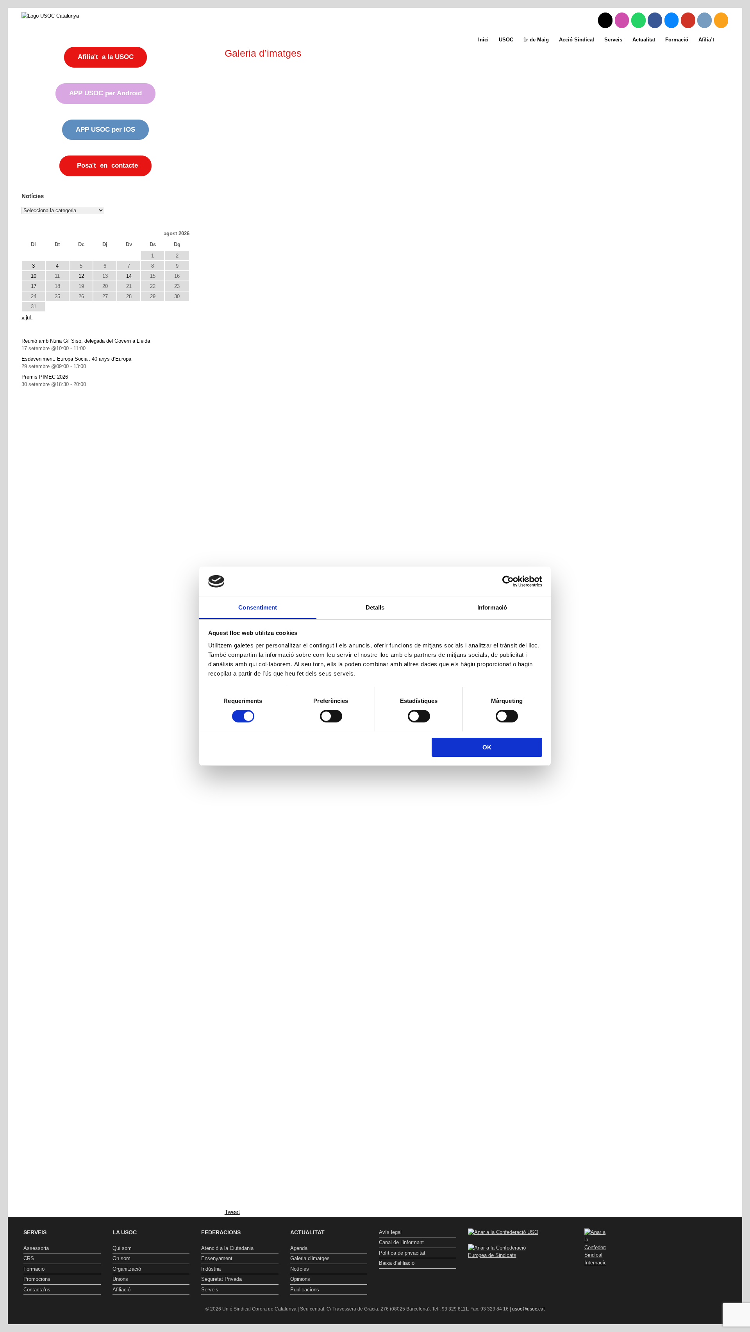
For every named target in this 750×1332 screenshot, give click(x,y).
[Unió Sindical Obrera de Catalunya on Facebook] (655, 20)
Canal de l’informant (401, 1242)
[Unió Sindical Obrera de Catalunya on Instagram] (622, 20)
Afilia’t (706, 40)
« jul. (26, 317)
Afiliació (121, 1290)
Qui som (122, 1248)
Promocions (36, 1279)
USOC (506, 40)
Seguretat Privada (221, 1279)
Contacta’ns (36, 1290)
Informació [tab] (492, 607)
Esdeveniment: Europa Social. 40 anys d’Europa (76, 359)
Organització (126, 1269)
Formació (676, 40)
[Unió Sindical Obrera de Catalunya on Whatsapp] (638, 20)
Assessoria (36, 1248)
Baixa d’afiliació (396, 1263)
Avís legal (390, 1232)
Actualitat (643, 40)
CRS (28, 1258)
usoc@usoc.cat (528, 1309)
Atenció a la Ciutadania (227, 1248)
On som (121, 1258)
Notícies (299, 1269)
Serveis (613, 40)
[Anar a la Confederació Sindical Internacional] (595, 1247)
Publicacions (304, 1290)
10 (33, 276)
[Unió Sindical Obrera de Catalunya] (50, 16)
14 (129, 276)
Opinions (300, 1279)
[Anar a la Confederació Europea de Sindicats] (506, 1255)
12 (81, 276)
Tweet (232, 1212)
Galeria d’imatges (310, 1258)
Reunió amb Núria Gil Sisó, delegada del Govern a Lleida (85, 341)
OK (486, 747)
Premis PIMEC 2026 (44, 377)
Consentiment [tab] (257, 607)
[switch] (331, 716)
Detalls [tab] (375, 607)
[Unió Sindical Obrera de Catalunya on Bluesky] (671, 20)
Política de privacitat (402, 1253)
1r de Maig (536, 40)
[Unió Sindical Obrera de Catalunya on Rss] (721, 20)
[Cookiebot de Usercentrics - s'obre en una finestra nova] (508, 581)
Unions (120, 1279)
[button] (730, 39)
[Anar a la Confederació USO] (503, 1232)
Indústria (211, 1269)
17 (33, 286)
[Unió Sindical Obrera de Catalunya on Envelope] (704, 20)
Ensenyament (216, 1258)
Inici (483, 40)
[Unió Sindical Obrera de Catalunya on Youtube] (688, 20)
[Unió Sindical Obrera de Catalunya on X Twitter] (605, 20)
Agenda (298, 1248)
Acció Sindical (576, 40)
